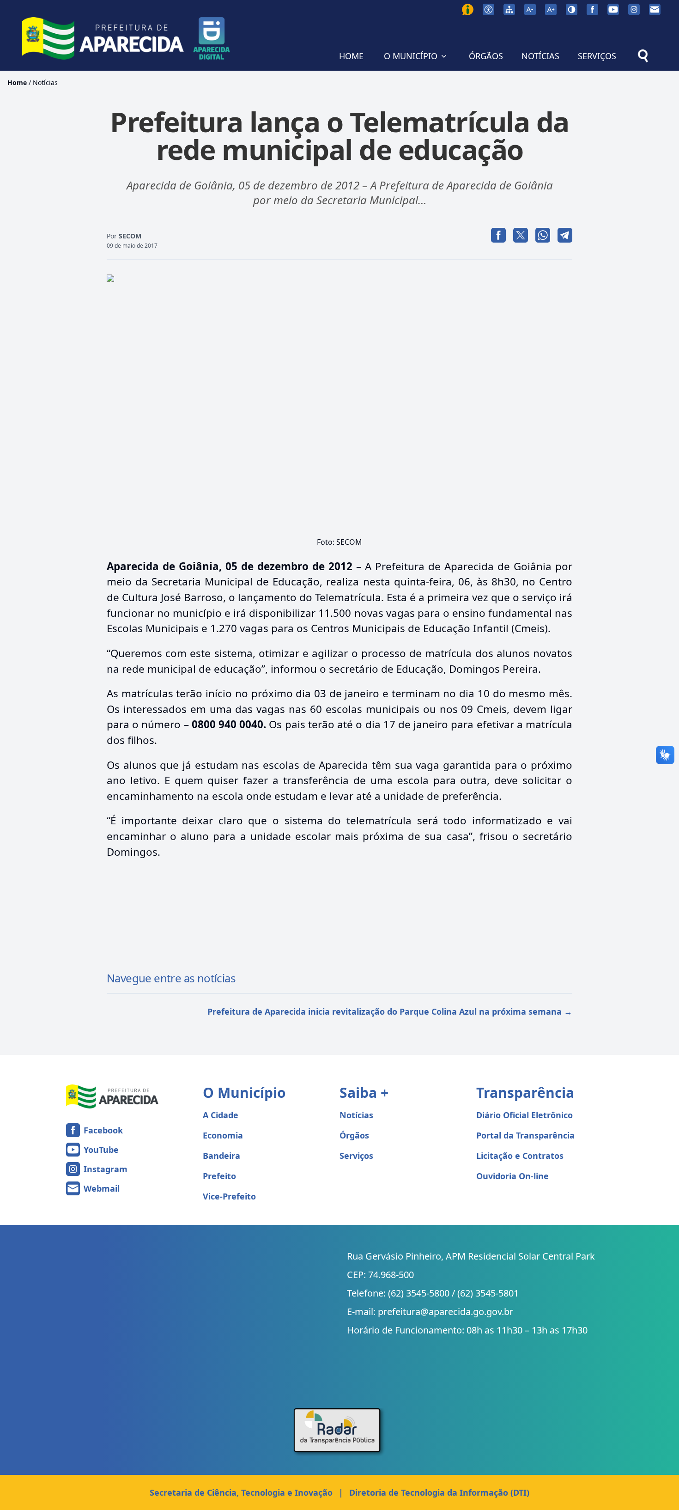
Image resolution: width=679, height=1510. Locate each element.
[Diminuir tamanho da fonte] (530, 9)
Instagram (105, 1169)
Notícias (45, 82)
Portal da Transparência (525, 1135)
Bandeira (221, 1155)
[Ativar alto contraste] (571, 9)
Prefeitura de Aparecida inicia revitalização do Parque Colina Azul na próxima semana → (389, 1011)
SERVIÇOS (597, 55)
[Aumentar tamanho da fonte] (551, 9)
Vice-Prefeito (229, 1196)
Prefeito (219, 1175)
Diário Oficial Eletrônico (524, 1114)
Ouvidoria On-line (512, 1175)
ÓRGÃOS (486, 55)
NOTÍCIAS (540, 55)
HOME (351, 55)
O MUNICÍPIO (410, 55)
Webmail (102, 1188)
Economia (223, 1135)
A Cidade (220, 1114)
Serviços (356, 1155)
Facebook (103, 1130)
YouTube (101, 1149)
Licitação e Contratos (520, 1155)
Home (17, 82)
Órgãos (354, 1135)
